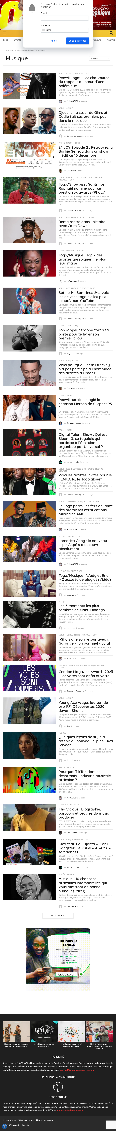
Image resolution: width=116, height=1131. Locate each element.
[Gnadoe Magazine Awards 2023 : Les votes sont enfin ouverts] (29, 678)
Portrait (78, 805)
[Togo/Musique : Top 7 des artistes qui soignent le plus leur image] (29, 263)
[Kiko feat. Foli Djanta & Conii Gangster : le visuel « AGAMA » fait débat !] (29, 852)
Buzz (68, 178)
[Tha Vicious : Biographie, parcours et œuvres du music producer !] (29, 817)
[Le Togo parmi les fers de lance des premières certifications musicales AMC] (29, 514)
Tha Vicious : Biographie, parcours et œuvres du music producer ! (84, 813)
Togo (5, 39)
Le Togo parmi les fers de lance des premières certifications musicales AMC (86, 510)
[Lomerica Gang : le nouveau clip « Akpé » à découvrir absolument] (29, 549)
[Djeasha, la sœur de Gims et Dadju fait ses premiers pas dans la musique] (29, 120)
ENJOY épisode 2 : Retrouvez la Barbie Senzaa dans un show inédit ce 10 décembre (86, 151)
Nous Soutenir (45, 1120)
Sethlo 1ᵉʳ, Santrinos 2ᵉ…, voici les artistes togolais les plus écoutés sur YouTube (84, 296)
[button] (4, 33)
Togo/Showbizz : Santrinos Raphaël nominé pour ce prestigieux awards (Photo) (82, 188)
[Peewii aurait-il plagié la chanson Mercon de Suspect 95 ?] (29, 408)
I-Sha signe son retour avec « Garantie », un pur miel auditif (84, 641)
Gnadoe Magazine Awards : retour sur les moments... (16, 1045)
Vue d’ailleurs (94, 39)
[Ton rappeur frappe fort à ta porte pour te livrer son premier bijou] (29, 338)
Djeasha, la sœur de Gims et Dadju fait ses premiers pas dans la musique (83, 116)
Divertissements (78, 178)
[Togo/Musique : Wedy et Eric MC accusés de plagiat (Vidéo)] (29, 583)
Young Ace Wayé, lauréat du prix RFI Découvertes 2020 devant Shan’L (83, 706)
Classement (70, 251)
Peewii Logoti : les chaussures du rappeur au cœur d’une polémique (84, 81)
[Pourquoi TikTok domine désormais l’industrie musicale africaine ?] (29, 780)
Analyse (62, 767)
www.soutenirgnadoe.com (70, 1110)
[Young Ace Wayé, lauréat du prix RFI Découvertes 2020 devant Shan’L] (29, 710)
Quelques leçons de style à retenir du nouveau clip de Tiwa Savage (86, 741)
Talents (90, 502)
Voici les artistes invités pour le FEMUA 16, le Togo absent (85, 477)
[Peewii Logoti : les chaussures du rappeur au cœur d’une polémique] (29, 86)
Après (54, 41)
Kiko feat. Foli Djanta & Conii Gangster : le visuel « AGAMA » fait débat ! (85, 848)
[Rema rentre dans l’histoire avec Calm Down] (29, 230)
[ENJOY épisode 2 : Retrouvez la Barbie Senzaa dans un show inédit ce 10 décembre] (29, 155)
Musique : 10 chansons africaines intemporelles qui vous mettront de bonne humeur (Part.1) (83, 884)
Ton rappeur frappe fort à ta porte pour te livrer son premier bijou (84, 334)
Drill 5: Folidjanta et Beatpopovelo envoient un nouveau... (99, 1046)
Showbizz (78, 73)
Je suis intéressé (77, 41)
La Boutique (27, 1120)
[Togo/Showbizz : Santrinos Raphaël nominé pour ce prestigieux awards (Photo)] (29, 190)
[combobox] (47, 30)
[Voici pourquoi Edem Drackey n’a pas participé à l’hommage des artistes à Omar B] (29, 373)
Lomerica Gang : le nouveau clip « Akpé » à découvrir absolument (83, 544)
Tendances (10, 1120)
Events (17, 39)
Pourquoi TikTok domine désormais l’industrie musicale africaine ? (85, 775)
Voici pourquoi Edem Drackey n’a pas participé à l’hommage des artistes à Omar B (85, 369)
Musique (69, 73)
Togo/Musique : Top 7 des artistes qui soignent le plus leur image (82, 259)
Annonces (63, 666)
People (107, 178)
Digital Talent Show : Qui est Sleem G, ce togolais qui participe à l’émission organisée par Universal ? (83, 440)
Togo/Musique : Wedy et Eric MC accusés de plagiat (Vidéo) (85, 577)
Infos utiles (81, 666)
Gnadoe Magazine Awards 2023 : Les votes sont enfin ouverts (86, 673)
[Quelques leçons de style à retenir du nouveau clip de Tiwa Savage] (29, 745)
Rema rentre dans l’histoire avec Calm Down (82, 223)
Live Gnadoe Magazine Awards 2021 (44, 1045)
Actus (61, 73)
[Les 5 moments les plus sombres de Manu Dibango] (29, 614)
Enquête (62, 874)
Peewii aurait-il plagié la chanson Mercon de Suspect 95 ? (85, 403)
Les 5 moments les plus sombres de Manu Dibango (82, 607)
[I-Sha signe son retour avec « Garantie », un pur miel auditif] (29, 647)
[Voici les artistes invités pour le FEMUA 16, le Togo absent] (29, 481)
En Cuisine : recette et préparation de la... (72, 1045)
